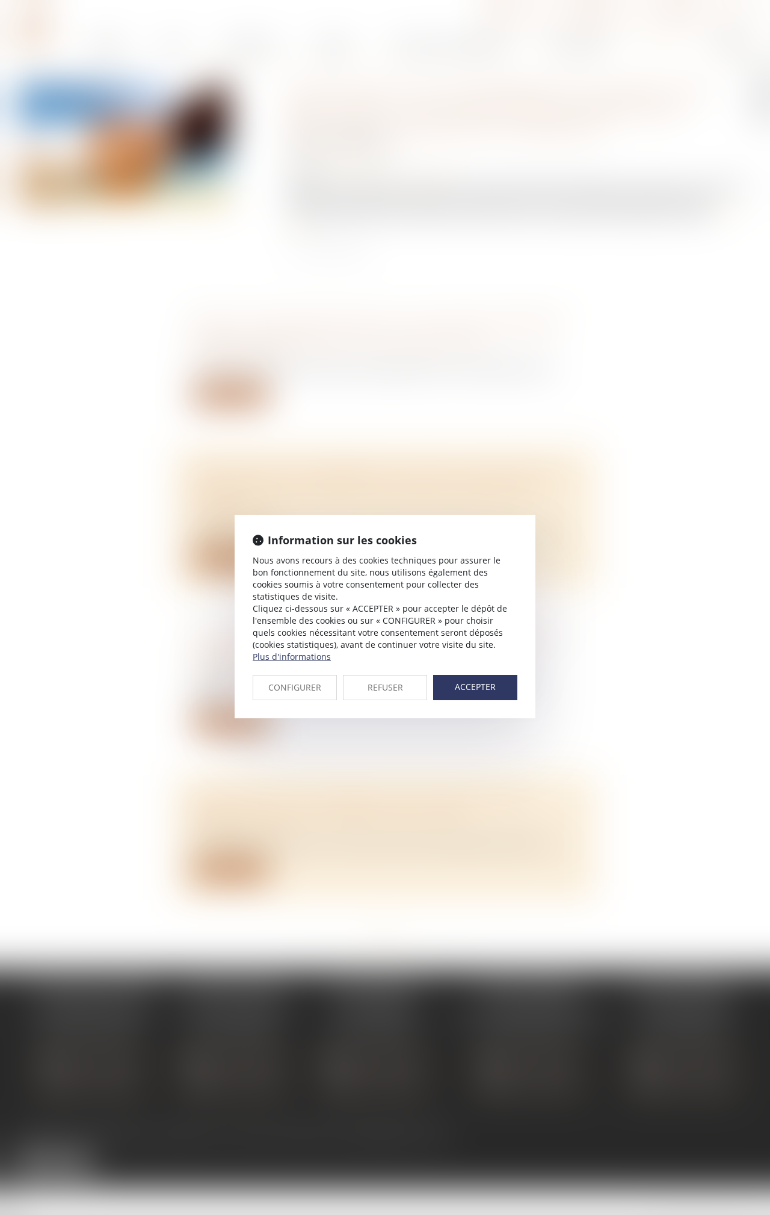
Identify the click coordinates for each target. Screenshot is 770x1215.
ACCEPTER (475, 686)
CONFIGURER (294, 687)
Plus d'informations (292, 656)
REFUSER (385, 687)
